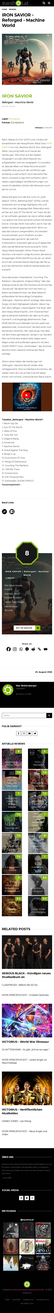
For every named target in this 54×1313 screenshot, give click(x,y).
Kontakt (16, 1300)
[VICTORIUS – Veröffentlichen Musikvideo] (27, 1088)
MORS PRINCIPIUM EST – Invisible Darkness (25, 995)
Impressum (28, 1300)
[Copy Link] (39, 649)
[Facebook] (8, 649)
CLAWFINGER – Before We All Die (19, 985)
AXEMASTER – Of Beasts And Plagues (12, 888)
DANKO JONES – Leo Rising (16, 1121)
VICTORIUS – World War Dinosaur (25, 1041)
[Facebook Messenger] (27, 649)
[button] (11, 1230)
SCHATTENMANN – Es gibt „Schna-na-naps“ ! (25, 1049)
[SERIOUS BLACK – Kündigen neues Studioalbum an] (27, 952)
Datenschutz (43, 1300)
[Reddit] (33, 649)
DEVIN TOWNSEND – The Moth (38, 867)
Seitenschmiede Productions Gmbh (28, 1290)
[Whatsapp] (21, 649)
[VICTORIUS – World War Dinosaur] (27, 1020)
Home (4, 9)
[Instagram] (15, 649)
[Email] (45, 649)
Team (7, 1300)
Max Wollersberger (26, 685)
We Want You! (27, 1303)
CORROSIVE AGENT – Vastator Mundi (38, 804)
